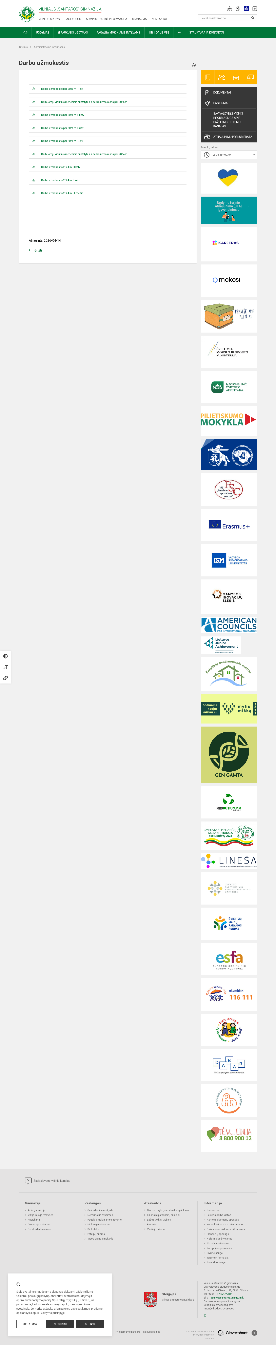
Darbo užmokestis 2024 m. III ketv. (61, 167)
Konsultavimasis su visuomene (225, 1224)
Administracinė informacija (106, 19)
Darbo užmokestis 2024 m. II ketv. (60, 180)
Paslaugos (73, 19)
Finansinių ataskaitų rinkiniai (163, 1215)
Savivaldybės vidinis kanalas (51, 1181)
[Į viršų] (254, 1333)
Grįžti (38, 250)
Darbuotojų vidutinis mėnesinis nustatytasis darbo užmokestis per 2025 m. (84, 101)
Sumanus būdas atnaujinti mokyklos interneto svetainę (200, 1335)
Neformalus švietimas (100, 1215)
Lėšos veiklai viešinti (159, 1219)
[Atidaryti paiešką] (252, 17)
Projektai (152, 1224)
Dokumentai (222, 92)
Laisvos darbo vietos (219, 1215)
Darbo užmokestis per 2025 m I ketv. (62, 140)
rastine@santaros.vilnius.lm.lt (227, 1297)
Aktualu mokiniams (218, 1243)
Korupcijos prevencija (219, 1248)
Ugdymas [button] (42, 32)
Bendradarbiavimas (39, 1229)
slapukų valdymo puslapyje (48, 1312)
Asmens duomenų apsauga (223, 1219)
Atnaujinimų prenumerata (232, 136)
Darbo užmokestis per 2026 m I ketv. (62, 88)
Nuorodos (213, 1210)
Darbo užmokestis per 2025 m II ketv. (62, 128)
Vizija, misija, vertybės (40, 1215)
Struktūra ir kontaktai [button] (206, 32)
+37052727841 (224, 1293)
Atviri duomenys (216, 1262)
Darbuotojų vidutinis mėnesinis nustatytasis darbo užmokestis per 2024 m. (84, 154)
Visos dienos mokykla (100, 1238)
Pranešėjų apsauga (218, 1233)
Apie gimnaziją (36, 1210)
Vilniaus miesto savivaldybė (178, 1299)
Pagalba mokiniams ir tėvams (104, 1219)
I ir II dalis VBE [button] (159, 32)
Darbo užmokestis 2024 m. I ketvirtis (62, 193)
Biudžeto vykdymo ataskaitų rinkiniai (168, 1210)
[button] (229, 8)
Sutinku (90, 1324)
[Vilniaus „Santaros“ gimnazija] (27, 13)
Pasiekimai (220, 103)
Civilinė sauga (215, 1252)
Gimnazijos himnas (39, 1224)
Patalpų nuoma (96, 1233)
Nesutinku (60, 1324)
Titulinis (23, 46)
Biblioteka (93, 1229)
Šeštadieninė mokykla (100, 1210)
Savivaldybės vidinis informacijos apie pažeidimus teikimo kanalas (228, 120)
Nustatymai (30, 1324)
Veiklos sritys (49, 19)
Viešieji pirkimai (156, 1229)
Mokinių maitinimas (98, 1224)
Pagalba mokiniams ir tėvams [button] (118, 32)
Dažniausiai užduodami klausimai (226, 1229)
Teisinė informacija (218, 1257)
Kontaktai (159, 19)
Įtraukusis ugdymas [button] (73, 32)
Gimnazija (139, 19)
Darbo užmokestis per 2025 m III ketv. (62, 114)
